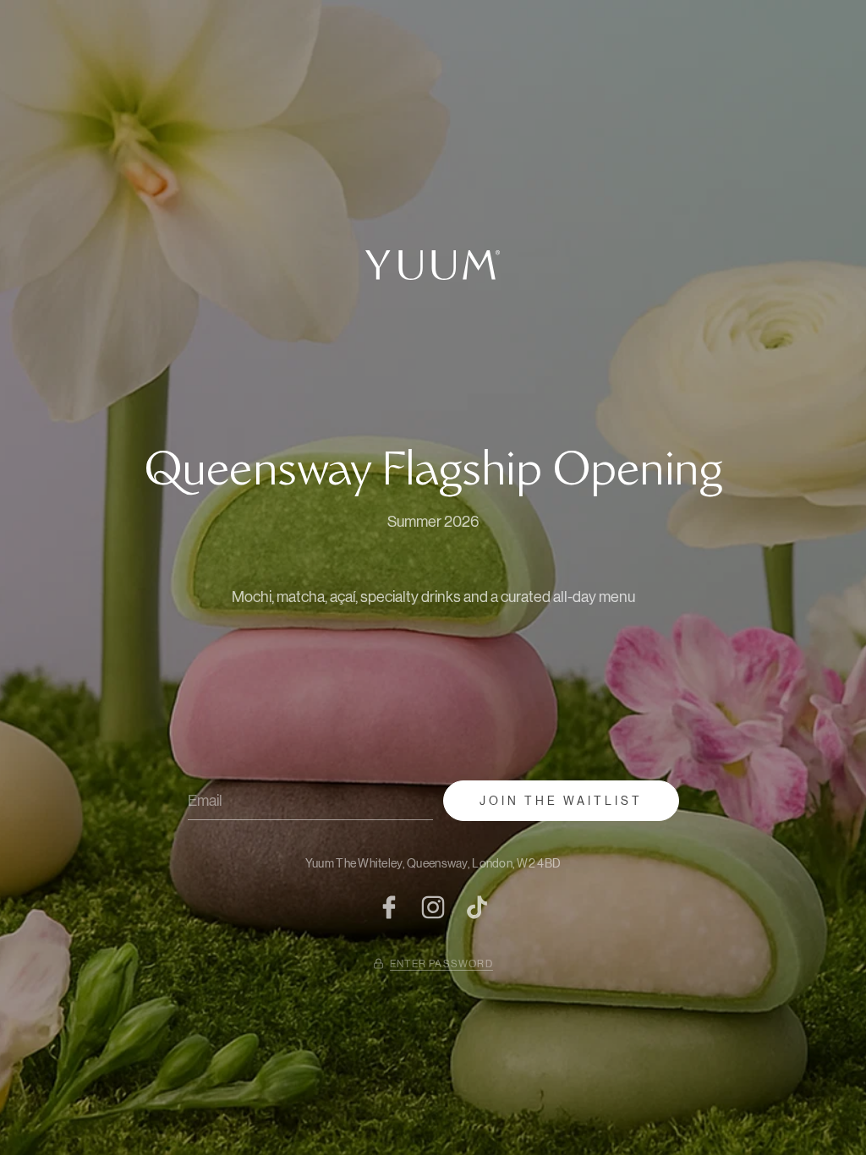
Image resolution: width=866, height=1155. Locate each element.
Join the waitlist (561, 800)
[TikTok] (477, 907)
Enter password (441, 964)
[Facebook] (389, 907)
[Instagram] (433, 907)
